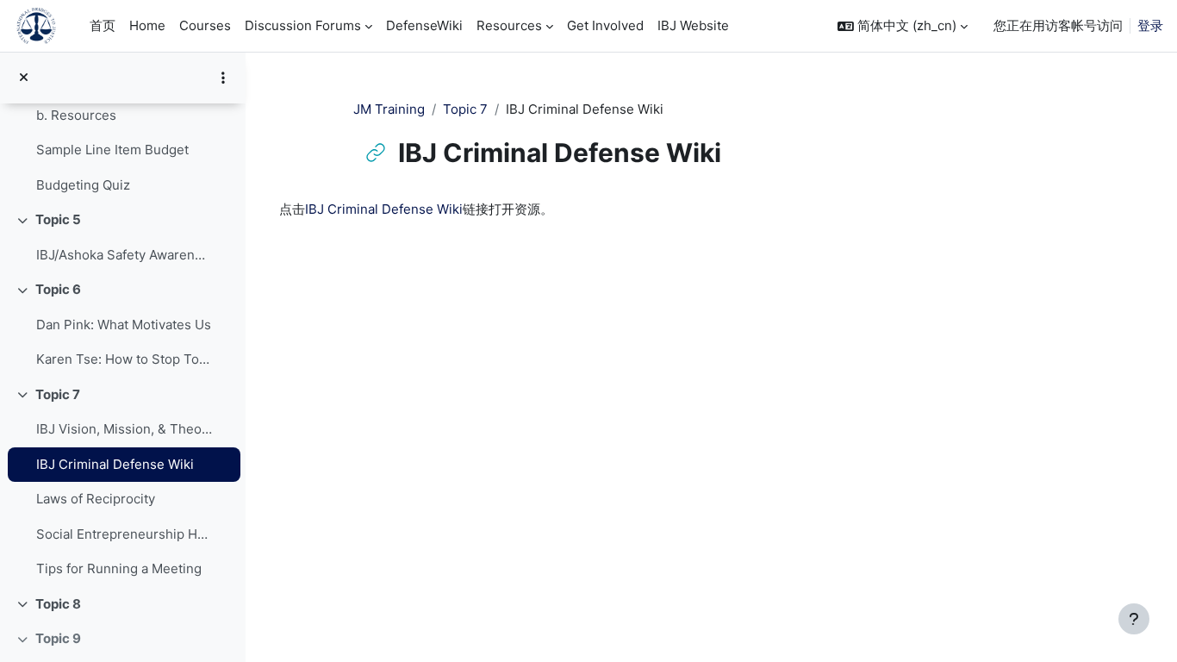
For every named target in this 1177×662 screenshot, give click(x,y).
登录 (1150, 25)
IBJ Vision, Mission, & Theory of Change (124, 429)
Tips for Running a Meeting (119, 568)
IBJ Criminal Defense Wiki (115, 464)
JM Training (389, 109)
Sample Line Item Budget (112, 149)
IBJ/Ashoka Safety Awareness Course (124, 255)
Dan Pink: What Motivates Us (123, 324)
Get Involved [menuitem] (605, 25)
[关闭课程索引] (23, 78)
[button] (902, 26)
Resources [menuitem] (509, 25)
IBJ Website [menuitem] (693, 25)
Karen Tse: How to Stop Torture (124, 359)
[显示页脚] (1133, 618)
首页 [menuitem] (102, 25)
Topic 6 (58, 289)
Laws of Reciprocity (95, 498)
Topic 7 (57, 394)
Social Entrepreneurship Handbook (124, 534)
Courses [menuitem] (205, 25)
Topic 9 (58, 638)
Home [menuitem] (147, 25)
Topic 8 (58, 604)
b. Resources (76, 115)
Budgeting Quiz (83, 185)
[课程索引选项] (223, 77)
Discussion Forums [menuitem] (303, 25)
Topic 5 (58, 219)
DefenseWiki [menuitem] (424, 25)
